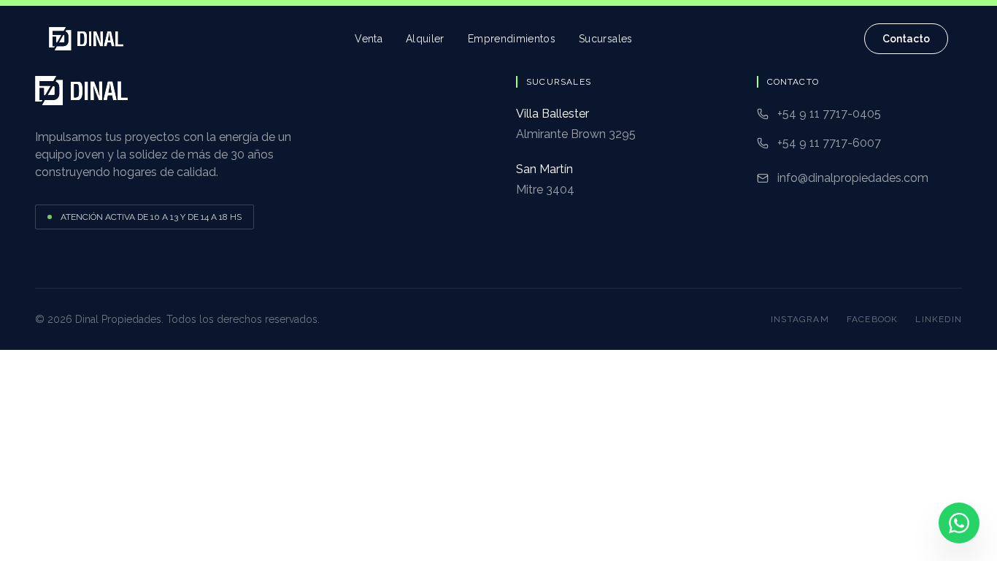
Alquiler (425, 39)
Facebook (872, 319)
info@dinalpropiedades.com (852, 178)
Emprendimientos (511, 39)
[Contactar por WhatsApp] (959, 523)
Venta (368, 39)
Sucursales (606, 39)
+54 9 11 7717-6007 (829, 143)
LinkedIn (938, 319)
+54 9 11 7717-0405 (829, 114)
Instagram (800, 319)
